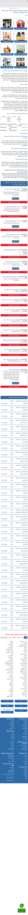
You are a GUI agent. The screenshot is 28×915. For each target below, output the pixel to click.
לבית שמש (25, 747)
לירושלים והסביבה (23, 745)
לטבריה (12, 743)
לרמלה (25, 756)
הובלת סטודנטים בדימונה (20, 54)
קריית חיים (24, 673)
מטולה (25, 651)
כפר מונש (24, 665)
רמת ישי (24, 662)
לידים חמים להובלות (10, 780)
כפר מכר (24, 695)
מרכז (18, 637)
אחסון (12, 768)
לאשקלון (25, 770)
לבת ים (25, 731)
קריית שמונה (23, 641)
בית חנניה (24, 660)
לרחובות (25, 755)
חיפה (25, 649)
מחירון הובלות (11, 756)
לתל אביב (25, 720)
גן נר (25, 652)
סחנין (25, 648)
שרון (10, 637)
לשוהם (25, 763)
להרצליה (12, 722)
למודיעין (25, 739)
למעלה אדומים (24, 748)
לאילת (26, 778)
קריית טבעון (23, 670)
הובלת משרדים (11, 772)
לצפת (13, 747)
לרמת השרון (11, 723)
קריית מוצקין (23, 671)
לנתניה (12, 720)
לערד (26, 776)
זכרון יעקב (24, 668)
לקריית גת (25, 772)
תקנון (13, 759)
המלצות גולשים (11, 755)
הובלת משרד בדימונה (20, 41)
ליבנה (26, 759)
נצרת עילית (24, 688)
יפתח (25, 657)
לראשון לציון (24, 728)
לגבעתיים (25, 723)
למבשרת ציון (24, 750)
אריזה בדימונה (7, 41)
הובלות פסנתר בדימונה (20, 67)
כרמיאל (25, 679)
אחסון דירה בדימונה (7, 54)
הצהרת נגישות (11, 761)
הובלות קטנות (11, 770)
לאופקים (25, 775)
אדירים (25, 685)
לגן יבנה (25, 764)
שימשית (25, 674)
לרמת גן (25, 722)
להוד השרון (11, 728)
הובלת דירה (11, 767)
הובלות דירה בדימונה (21, 28)
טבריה (25, 690)
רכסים (25, 691)
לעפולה (12, 737)
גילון (26, 696)
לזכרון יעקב (11, 742)
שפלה (14, 637)
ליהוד (26, 734)
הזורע (25, 655)
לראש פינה (11, 750)
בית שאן (24, 684)
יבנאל (25, 682)
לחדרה (12, 739)
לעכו (13, 740)
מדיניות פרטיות (11, 758)
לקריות (12, 734)
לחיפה (12, 732)
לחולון (26, 730)
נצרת (25, 676)
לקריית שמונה (11, 748)
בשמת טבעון (23, 663)
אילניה (25, 643)
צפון (26, 637)
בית (18, 8)
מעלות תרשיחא (22, 646)
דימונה (11, 8)
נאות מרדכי (24, 659)
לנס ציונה (25, 761)
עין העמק (24, 693)
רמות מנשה (23, 654)
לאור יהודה (25, 733)
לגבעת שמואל (24, 736)
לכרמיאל (12, 745)
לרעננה (12, 727)
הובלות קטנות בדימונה (7, 28)
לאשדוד (25, 768)
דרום (15, 8)
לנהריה (12, 736)
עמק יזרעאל (23, 644)
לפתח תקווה (24, 725)
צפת (25, 687)
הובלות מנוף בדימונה (7, 67)
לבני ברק (25, 727)
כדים (25, 680)
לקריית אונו (25, 738)
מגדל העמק (23, 677)
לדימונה (25, 773)
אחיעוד (25, 666)
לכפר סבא (12, 725)
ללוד (26, 758)
